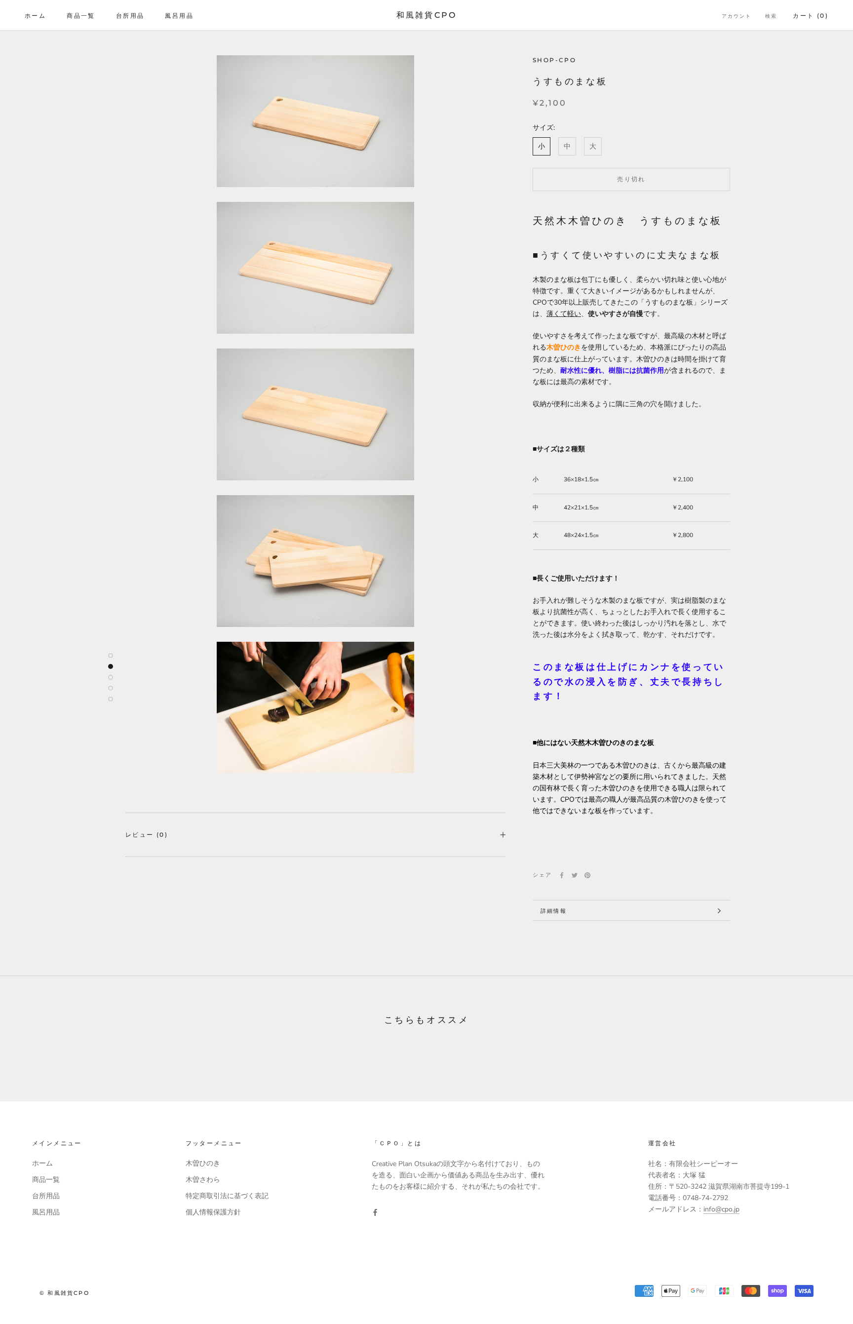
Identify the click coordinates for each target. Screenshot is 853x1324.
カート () (810, 15)
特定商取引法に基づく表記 (227, 1196)
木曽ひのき (203, 1163)
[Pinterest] (587, 875)
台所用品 (130, 15)
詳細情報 (554, 910)
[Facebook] (562, 875)
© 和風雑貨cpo (64, 1292)
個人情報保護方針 (213, 1212)
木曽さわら (203, 1179)
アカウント (736, 16)
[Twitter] (575, 875)
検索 (771, 16)
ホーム (35, 15)
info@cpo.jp (721, 1209)
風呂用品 (179, 15)
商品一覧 (81, 15)
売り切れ (631, 179)
